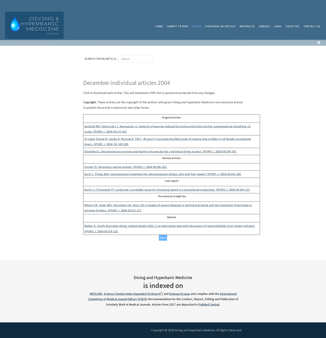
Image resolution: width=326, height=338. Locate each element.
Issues (196, 26)
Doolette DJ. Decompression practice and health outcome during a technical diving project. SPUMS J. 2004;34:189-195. (160, 151)
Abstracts (247, 26)
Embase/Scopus (179, 294)
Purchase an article (220, 26)
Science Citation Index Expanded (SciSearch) (133, 294)
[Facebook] (319, 43)
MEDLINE (96, 294)
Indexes (264, 26)
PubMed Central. (209, 304)
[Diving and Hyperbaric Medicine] (34, 25)
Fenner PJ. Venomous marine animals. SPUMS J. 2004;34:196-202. (125, 167)
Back (163, 238)
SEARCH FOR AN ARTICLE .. (101, 59)
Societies (292, 26)
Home (159, 26)
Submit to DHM (177, 26)
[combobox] (135, 59)
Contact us (312, 26)
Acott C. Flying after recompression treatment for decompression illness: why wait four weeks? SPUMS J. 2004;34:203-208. (162, 174)
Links (278, 26)
